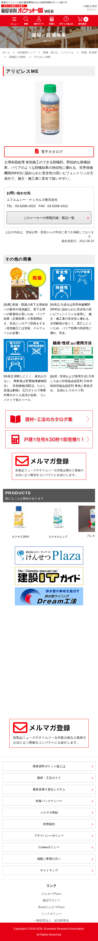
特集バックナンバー (49, 801)
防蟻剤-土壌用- (17, 57)
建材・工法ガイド (49, 777)
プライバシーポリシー (49, 835)
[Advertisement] (49, 659)
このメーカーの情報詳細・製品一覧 (49, 218)
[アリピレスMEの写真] (49, 141)
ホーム (6, 52)
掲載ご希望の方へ (49, 858)
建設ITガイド (51, 900)
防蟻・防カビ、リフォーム (58, 52)
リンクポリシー (51, 913)
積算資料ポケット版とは (49, 766)
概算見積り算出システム (49, 789)
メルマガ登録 (49, 812)
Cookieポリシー (49, 847)
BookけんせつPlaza (51, 907)
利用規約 (49, 824)
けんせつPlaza (51, 893)
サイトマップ (49, 870)
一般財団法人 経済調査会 (51, 920)
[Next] (89, 523)
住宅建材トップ (27, 52)
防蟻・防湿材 (89, 52)
